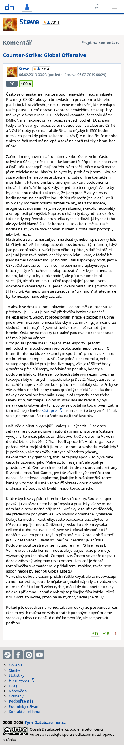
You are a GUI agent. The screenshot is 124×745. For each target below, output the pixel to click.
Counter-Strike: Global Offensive (44, 55)
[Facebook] (18, 654)
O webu (15, 665)
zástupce (49, 410)
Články (14, 670)
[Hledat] (97, 7)
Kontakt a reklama (24, 711)
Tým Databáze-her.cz (45, 722)
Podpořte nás (21, 701)
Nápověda (18, 690)
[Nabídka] (114, 7)
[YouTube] (39, 654)
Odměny (16, 696)
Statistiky (17, 675)
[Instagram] (28, 654)
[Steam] (7, 654)
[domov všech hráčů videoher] (9, 7)
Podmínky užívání (24, 706)
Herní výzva (19, 680)
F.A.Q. (13, 685)
